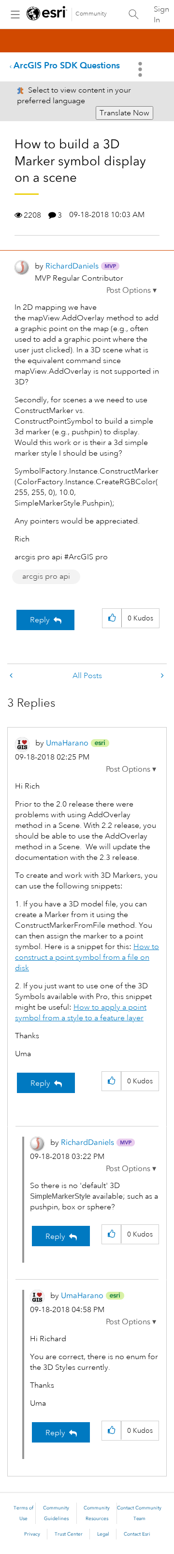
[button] (131, 290)
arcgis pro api (46, 576)
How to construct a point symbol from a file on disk (87, 957)
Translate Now (124, 113)
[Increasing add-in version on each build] (161, 676)
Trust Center (69, 1534)
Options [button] (141, 69)
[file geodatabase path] (12, 676)
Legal (103, 1534)
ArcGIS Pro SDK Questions (67, 65)
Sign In (161, 14)
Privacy (32, 1534)
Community (91, 13)
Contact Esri (137, 1534)
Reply (40, 620)
